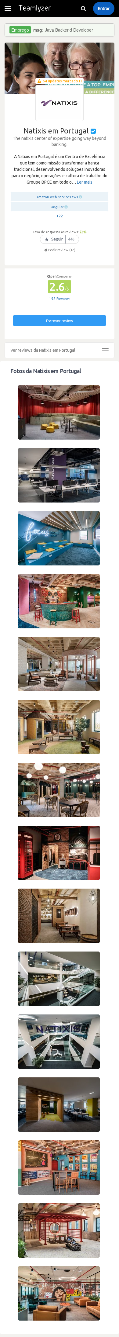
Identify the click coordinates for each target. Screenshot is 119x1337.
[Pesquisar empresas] (83, 8)
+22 (59, 216)
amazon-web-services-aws (57, 197)
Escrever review (59, 321)
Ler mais (84, 182)
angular (57, 207)
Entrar (104, 8)
